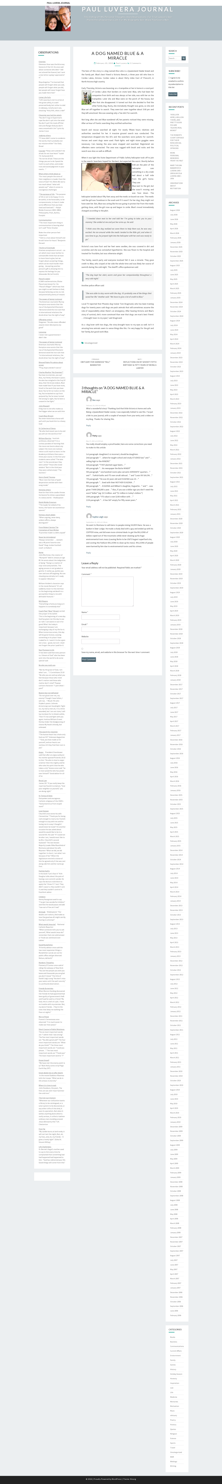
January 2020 (175, 569)
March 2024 (174, 343)
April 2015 (174, 832)
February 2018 (175, 675)
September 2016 (176, 753)
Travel (172, 1447)
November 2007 (176, 1242)
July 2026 (173, 214)
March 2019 (174, 615)
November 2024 (176, 307)
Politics (173, 1424)
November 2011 (176, 1020)
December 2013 (176, 905)
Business (173, 1342)
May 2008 (173, 1214)
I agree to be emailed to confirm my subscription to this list (176, 82)
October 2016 (175, 749)
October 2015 (175, 804)
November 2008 (176, 1186)
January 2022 (175, 459)
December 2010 (176, 1071)
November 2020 (176, 523)
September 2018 (176, 643)
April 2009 (174, 1163)
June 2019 (174, 601)
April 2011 (174, 1053)
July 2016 (173, 763)
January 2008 (175, 1232)
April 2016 (174, 776)
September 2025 (176, 261)
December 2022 (176, 413)
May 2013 (173, 938)
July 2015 (173, 818)
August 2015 (175, 813)
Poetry (173, 1420)
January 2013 (175, 956)
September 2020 (176, 532)
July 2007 (173, 1260)
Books (172, 1337)
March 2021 (174, 505)
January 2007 (175, 1288)
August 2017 (175, 703)
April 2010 (174, 1108)
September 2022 (176, 426)
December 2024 (176, 302)
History (173, 1369)
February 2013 (175, 951)
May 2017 (173, 716)
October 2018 (175, 638)
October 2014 (175, 859)
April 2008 (174, 1218)
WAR (172, 1457)
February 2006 (175, 1315)
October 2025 (175, 256)
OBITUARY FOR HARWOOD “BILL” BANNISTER (95, 362)
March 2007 (174, 1278)
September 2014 (176, 864)
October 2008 (175, 1191)
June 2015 (174, 822)
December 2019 (176, 574)
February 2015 (175, 841)
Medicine (173, 1397)
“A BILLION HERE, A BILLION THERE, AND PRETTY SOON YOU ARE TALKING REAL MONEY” (177, 122)
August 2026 (175, 210)
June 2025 (174, 274)
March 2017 (174, 726)
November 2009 (176, 1131)
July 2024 (173, 325)
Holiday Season (176, 1374)
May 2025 (173, 279)
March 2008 (174, 1223)
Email (85, 624)
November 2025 (176, 251)
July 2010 (173, 1094)
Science (173, 1438)
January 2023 (175, 408)
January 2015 (175, 845)
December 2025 (176, 247)
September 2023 (176, 371)
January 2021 (175, 514)
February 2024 (175, 348)
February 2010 (175, 1117)
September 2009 (176, 1140)
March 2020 (174, 560)
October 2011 (175, 1025)
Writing (173, 1466)
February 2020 (175, 565)
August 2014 (175, 868)
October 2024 (175, 311)
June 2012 (174, 988)
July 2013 (173, 928)
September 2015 (176, 809)
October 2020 (175, 528)
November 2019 (176, 578)
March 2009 (174, 1168)
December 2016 (176, 740)
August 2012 (175, 979)
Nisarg (133, 1479)
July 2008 (173, 1205)
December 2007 (176, 1237)
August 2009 (175, 1145)
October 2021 (175, 472)
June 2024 (174, 330)
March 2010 (174, 1113)
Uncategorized (91, 343)
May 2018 (173, 661)
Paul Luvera (121, 63)
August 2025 (175, 265)
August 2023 (175, 376)
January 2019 (175, 624)
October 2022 (175, 422)
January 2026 (175, 242)
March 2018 (174, 670)
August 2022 (175, 431)
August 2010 (175, 1090)
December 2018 (176, 629)
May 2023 (173, 390)
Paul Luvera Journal (58, 2)
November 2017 (176, 689)
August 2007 (175, 1255)
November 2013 (176, 910)
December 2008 (176, 1182)
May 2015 (173, 827)
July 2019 (173, 597)
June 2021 (174, 491)
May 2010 (173, 1103)
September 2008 (176, 1195)
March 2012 (174, 1002)
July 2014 (173, 873)
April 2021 (174, 500)
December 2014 (176, 850)
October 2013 (175, 915)
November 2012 (176, 965)
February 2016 (175, 786)
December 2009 (176, 1126)
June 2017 (174, 712)
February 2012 (175, 1007)
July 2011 (173, 1039)
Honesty (173, 1378)
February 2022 (175, 454)
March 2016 (174, 781)
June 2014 (174, 878)
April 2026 (174, 228)
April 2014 (174, 887)
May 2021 (173, 495)
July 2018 (173, 652)
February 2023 (175, 403)
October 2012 (175, 970)
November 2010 (176, 1076)
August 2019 (175, 592)
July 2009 (173, 1149)
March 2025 (174, 288)
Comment (87, 574)
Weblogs (173, 1461)
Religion (173, 1434)
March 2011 (174, 1057)
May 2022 (173, 445)
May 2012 (173, 993)
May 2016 (173, 772)
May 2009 (173, 1159)
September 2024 (176, 316)
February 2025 (175, 293)
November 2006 (176, 1297)
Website (85, 636)
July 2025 (173, 270)
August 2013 (175, 924)
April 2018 (174, 666)
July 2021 (173, 486)
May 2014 (173, 882)
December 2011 (176, 1016)
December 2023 (176, 357)
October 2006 (175, 1301)
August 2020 (175, 537)
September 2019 (176, 588)
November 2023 (176, 362)
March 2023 (174, 399)
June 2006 (174, 1311)
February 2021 (175, 509)
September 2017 (176, 698)
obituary (173, 1415)
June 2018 (174, 657)
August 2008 (175, 1200)
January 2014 (175, 901)
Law (171, 1388)
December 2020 (176, 518)
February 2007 (175, 1283)
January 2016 (175, 790)
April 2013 (174, 942)
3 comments (135, 63)
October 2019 (175, 583)
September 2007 (176, 1251)
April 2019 (174, 611)
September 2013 (176, 919)
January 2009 (175, 1177)
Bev (94, 400)
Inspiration (174, 1383)
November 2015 (176, 799)
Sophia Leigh (97, 517)
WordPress (116, 1479)
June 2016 (174, 767)
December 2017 (176, 684)
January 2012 (175, 1011)
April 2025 (174, 284)
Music (172, 1411)
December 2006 (176, 1292)
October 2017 (175, 693)
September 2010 (176, 1085)
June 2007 (174, 1265)
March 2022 (174, 449)
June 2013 (174, 933)
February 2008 (175, 1228)
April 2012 (174, 997)
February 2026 (175, 238)
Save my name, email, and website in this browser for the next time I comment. (116, 652)
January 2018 (175, 680)
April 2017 (174, 721)
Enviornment (175, 1355)
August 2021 (175, 482)
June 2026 (174, 219)
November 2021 (176, 468)
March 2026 (174, 233)
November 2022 (176, 417)
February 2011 (175, 1062)
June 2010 (174, 1099)
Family (172, 1360)
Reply (88, 425)
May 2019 (173, 606)
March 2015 (174, 836)
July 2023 (173, 380)
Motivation (174, 1406)
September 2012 (176, 974)
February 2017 (175, 730)
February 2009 (175, 1172)
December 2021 (176, 463)
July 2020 (173, 541)
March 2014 (174, 892)
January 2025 (175, 297)
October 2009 (175, 1136)
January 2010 (175, 1122)
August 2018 (175, 647)
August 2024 (175, 320)
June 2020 (174, 546)
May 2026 (173, 224)
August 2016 (175, 758)
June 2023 (174, 385)
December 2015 (176, 795)
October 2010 (175, 1080)
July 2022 (173, 436)
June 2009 (174, 1154)
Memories (174, 1401)
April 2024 (174, 339)
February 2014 (175, 896)
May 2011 (173, 1048)
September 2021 (176, 477)
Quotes (173, 1429)
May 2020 (173, 551)
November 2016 (176, 744)
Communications (177, 1346)
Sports (173, 1443)
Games (173, 1365)
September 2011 (176, 1030)
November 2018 (176, 634)
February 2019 (175, 620)
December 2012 (176, 961)
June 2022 (174, 440)
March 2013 (174, 947)
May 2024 (173, 334)
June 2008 (174, 1209)
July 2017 (173, 707)
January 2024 (175, 353)
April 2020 (174, 555)
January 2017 (175, 735)
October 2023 (175, 366)
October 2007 (175, 1246)
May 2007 (173, 1269)
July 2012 (173, 984)
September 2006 (176, 1306)
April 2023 (174, 394)
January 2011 (175, 1067)
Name (85, 612)
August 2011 (175, 1034)
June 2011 (174, 1043)
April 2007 (174, 1274)
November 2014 (176, 855)
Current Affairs (176, 1351)
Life (171, 1392)
